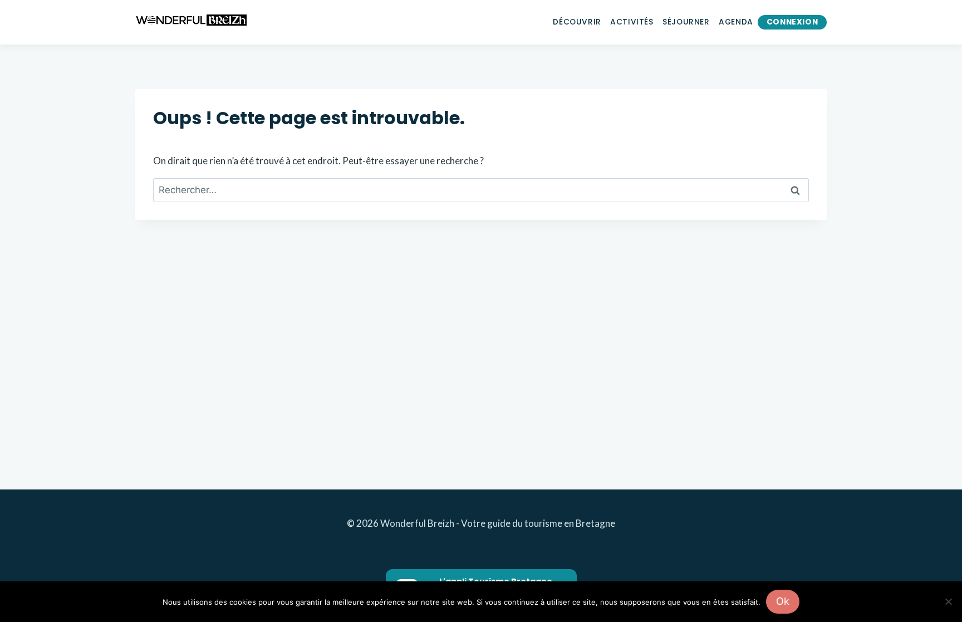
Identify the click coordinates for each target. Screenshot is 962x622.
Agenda (736, 22)
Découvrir (577, 22)
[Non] (948, 601)
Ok (782, 601)
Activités (631, 22)
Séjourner (685, 22)
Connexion (792, 22)
